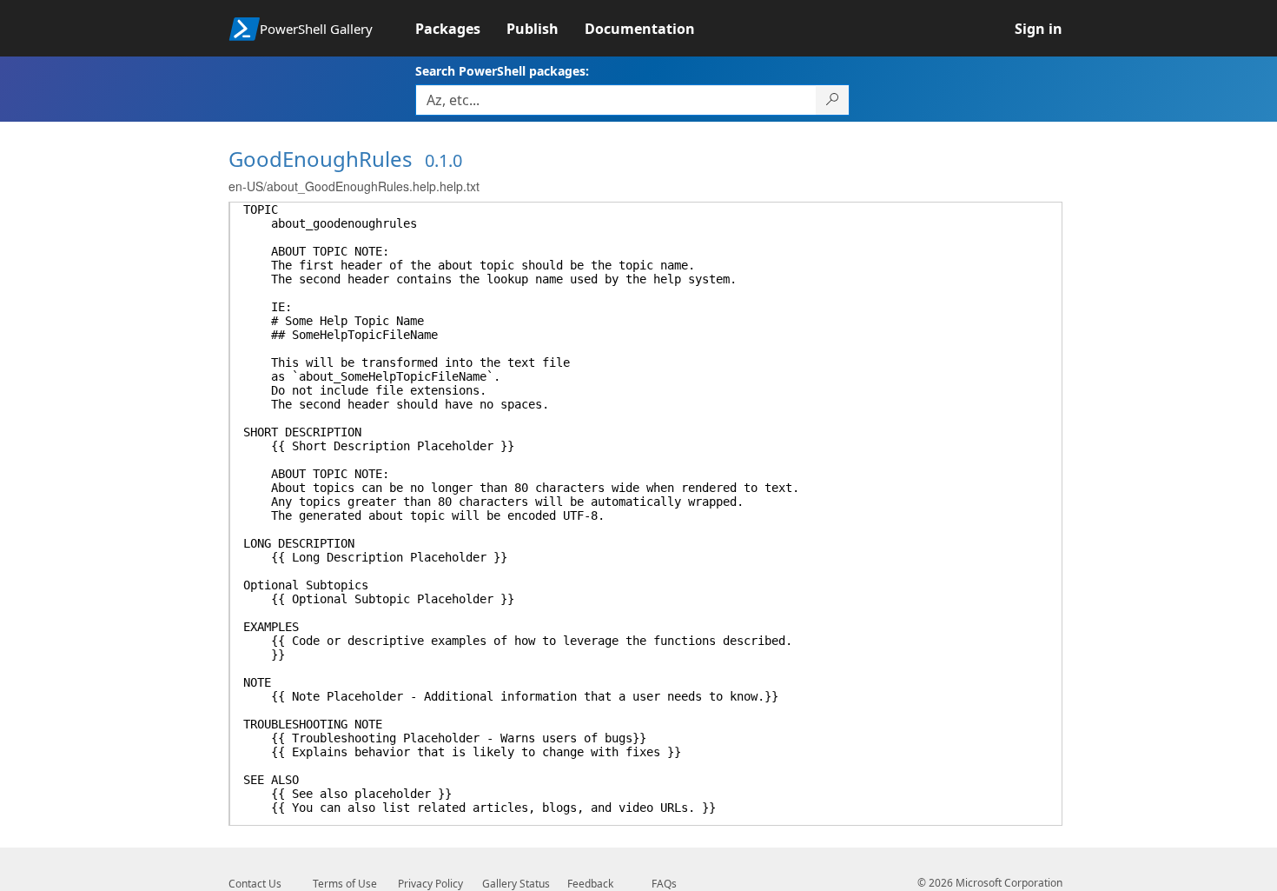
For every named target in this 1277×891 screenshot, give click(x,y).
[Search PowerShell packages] (833, 100)
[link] (460, 29)
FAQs (664, 883)
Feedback (590, 883)
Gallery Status (516, 883)
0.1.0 (443, 160)
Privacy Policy (430, 883)
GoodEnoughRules (320, 158)
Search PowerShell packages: (502, 71)
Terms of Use (345, 883)
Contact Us (254, 883)
